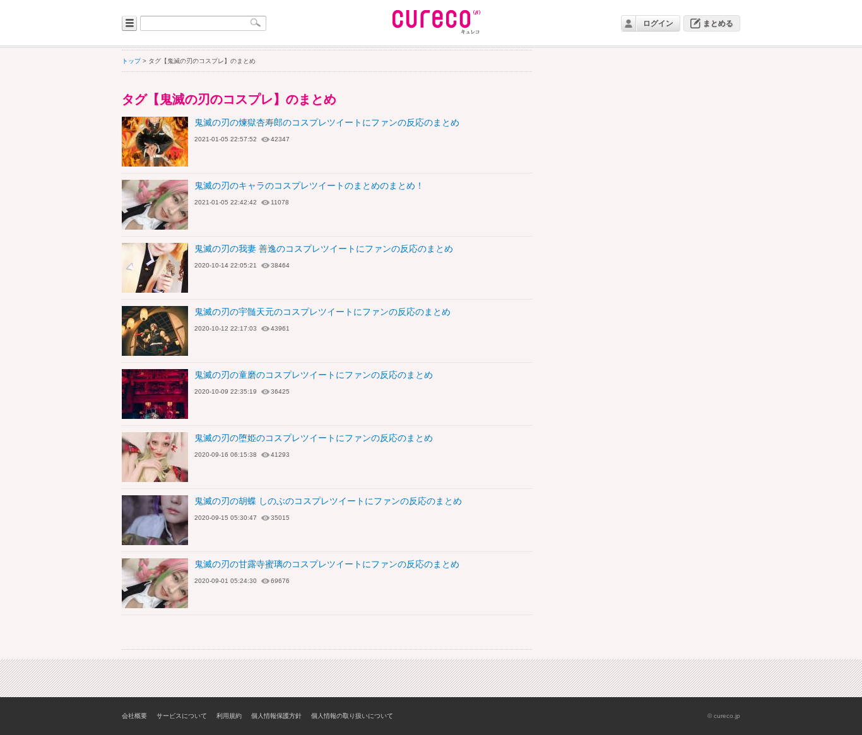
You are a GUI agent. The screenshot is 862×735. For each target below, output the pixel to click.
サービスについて (181, 715)
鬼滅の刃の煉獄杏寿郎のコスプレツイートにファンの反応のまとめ (326, 122)
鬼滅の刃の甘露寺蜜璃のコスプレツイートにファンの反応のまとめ (326, 564)
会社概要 (134, 715)
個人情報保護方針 (276, 715)
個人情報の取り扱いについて (352, 715)
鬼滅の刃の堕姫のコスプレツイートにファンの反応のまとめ (313, 438)
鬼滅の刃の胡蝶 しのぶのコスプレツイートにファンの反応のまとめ (328, 501)
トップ (131, 60)
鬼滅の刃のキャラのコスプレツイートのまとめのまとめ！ (309, 185)
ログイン (658, 23)
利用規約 (229, 715)
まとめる (718, 23)
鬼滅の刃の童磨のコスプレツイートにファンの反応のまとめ (313, 375)
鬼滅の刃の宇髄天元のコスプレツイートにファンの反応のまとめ (322, 312)
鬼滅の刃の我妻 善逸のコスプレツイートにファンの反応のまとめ (323, 249)
